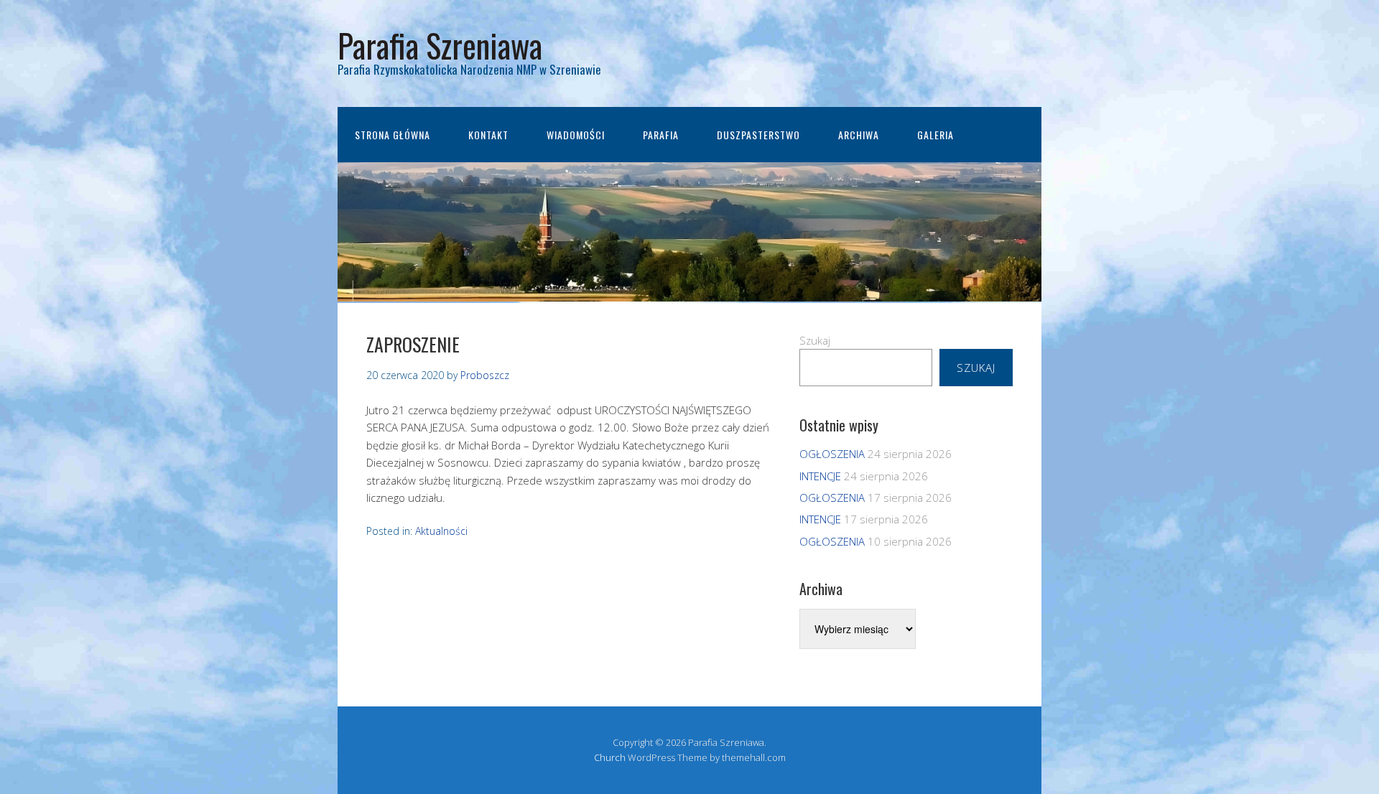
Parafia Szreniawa (440, 45)
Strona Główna (392, 134)
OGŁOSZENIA (832, 454)
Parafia (661, 134)
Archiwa (858, 134)
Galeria (935, 134)
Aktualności (441, 531)
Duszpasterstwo (758, 134)
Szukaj (814, 340)
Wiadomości (576, 134)
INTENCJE (820, 476)
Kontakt (488, 134)
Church (610, 757)
